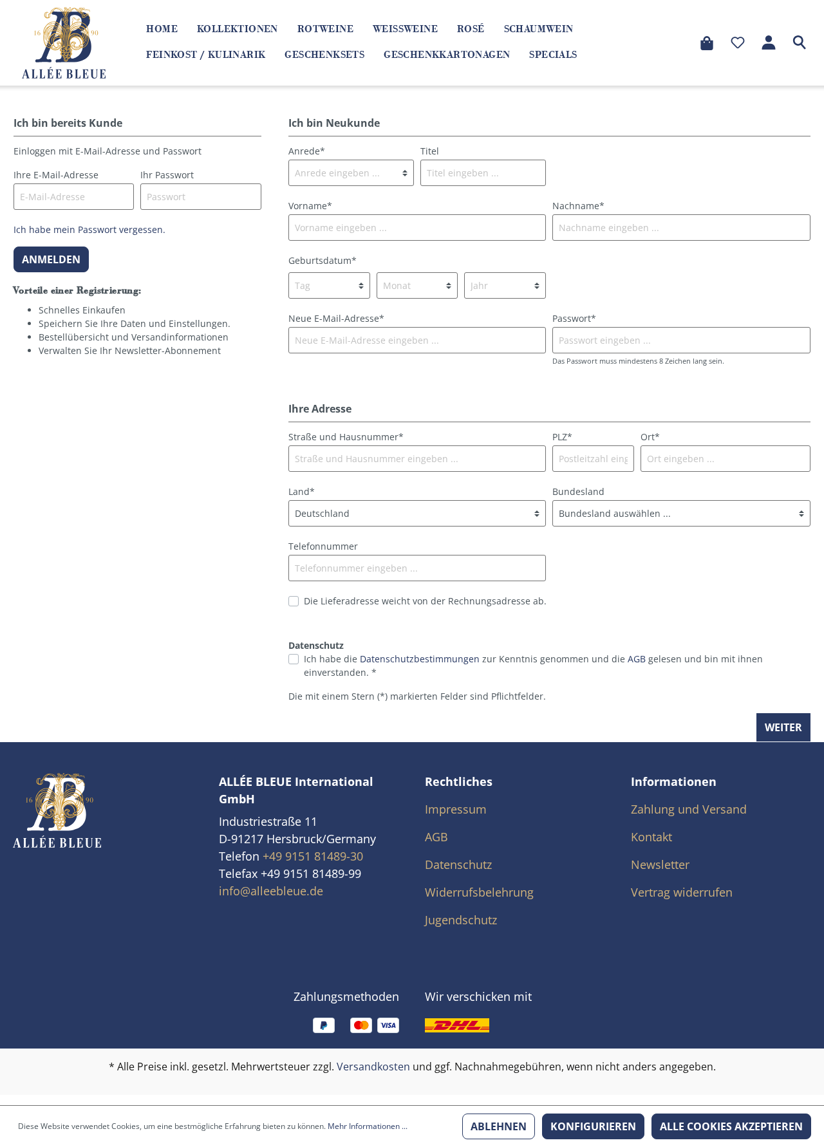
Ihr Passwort (167, 175)
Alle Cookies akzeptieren (731, 1126)
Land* (301, 491)
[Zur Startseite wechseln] (64, 42)
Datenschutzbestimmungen (420, 659)
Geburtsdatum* (322, 260)
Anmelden (51, 259)
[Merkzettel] (737, 42)
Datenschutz (458, 864)
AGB (637, 659)
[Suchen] (799, 42)
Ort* (650, 437)
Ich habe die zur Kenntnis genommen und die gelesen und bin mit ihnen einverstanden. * (533, 665)
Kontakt (651, 836)
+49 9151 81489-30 (313, 856)
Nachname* (578, 206)
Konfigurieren (593, 1126)
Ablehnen (499, 1126)
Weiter (783, 727)
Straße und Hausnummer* (346, 437)
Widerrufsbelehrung (479, 892)
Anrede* (306, 151)
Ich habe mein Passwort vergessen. (89, 229)
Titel (429, 151)
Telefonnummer (323, 546)
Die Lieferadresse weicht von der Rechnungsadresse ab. (425, 601)
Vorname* (310, 206)
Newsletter (660, 864)
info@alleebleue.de (271, 891)
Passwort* (574, 318)
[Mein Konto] (768, 42)
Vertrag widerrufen (682, 892)
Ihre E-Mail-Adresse (56, 175)
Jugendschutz (461, 920)
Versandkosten (373, 1066)
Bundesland (578, 491)
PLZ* (562, 437)
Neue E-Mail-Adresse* (336, 318)
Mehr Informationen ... (367, 1126)
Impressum (456, 809)
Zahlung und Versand (689, 809)
